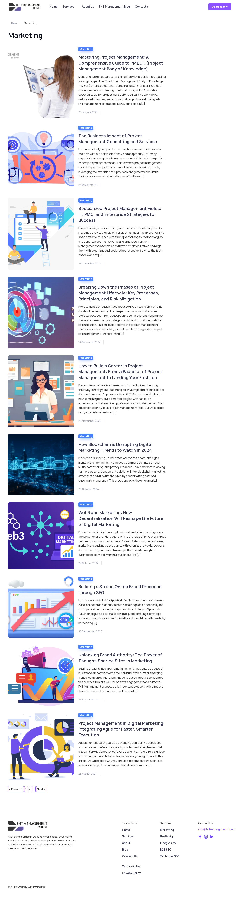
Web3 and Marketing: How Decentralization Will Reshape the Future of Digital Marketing (120, 518)
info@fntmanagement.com (216, 829)
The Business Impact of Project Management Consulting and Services (117, 139)
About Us (88, 6)
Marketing (86, 49)
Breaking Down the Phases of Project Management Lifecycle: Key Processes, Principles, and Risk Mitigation (118, 293)
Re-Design (167, 836)
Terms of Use (131, 866)
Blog (125, 849)
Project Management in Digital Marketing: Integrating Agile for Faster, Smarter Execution (121, 729)
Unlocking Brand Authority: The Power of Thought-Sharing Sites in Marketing (120, 658)
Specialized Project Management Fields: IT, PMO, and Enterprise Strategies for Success (119, 214)
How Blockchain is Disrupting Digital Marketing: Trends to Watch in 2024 (115, 447)
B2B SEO (165, 849)
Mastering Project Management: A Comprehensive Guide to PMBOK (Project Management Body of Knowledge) (120, 63)
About (126, 843)
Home (54, 6)
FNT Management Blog (114, 6)
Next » (41, 789)
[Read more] (41, 82)
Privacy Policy (131, 873)
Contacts (141, 6)
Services (68, 6)
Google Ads (168, 843)
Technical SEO (170, 856)
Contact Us (130, 856)
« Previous (16, 789)
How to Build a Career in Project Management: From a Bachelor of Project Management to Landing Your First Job (120, 371)
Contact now (220, 6)
